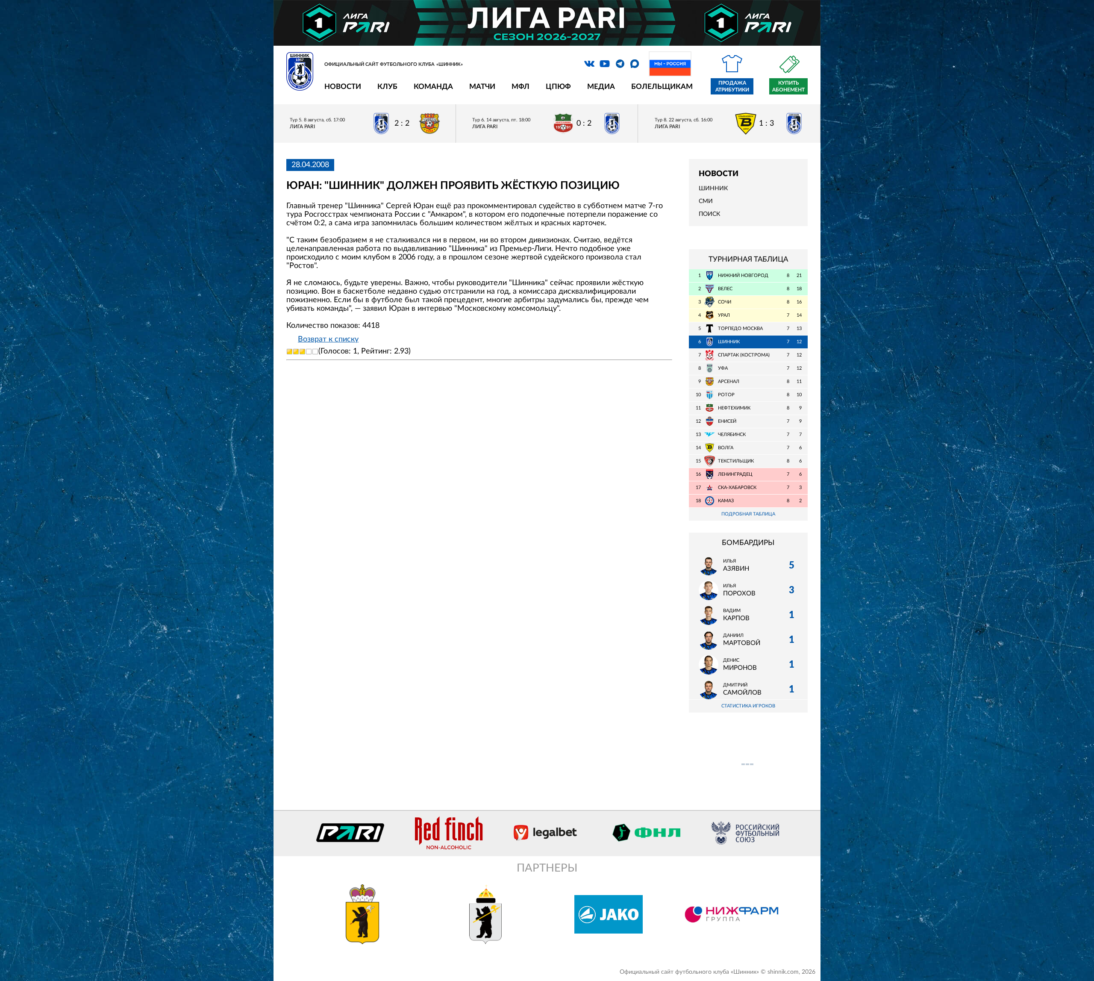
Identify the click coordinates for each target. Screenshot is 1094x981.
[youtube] (605, 63)
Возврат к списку (328, 339)
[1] (289, 351)
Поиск (709, 214)
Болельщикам (662, 86)
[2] (296, 351)
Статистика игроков (748, 706)
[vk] (589, 63)
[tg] (620, 63)
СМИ (706, 201)
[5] (315, 351)
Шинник (713, 188)
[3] (302, 351)
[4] (309, 351)
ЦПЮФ (558, 86)
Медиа (601, 86)
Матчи (482, 86)
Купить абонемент (788, 86)
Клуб (387, 86)
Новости (342, 86)
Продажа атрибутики (732, 86)
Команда (433, 86)
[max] (634, 63)
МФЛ (520, 86)
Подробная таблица (748, 514)
